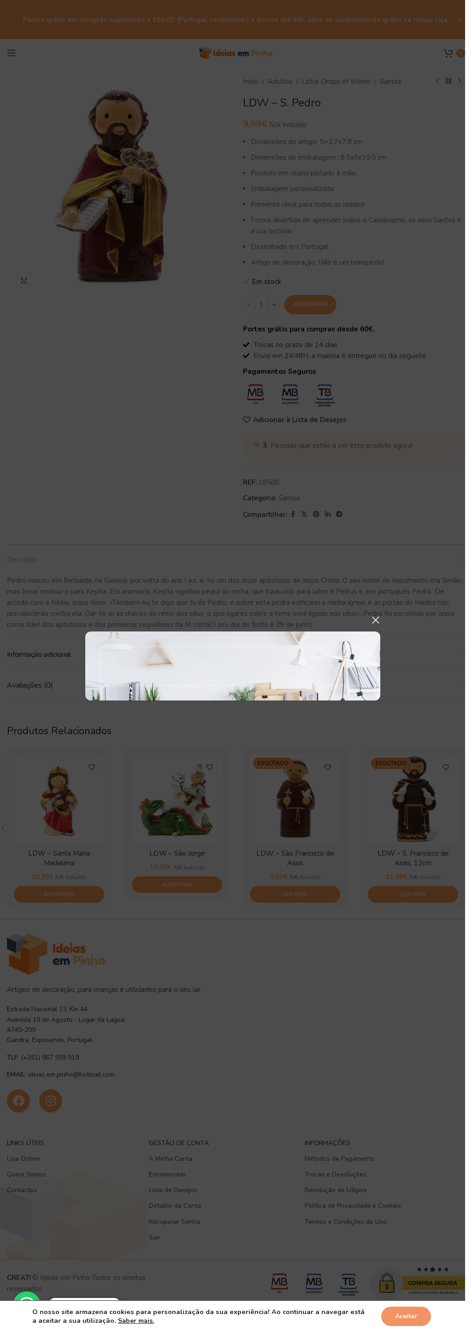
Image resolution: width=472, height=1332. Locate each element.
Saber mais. (136, 1320)
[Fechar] (375, 619)
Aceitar (406, 1316)
